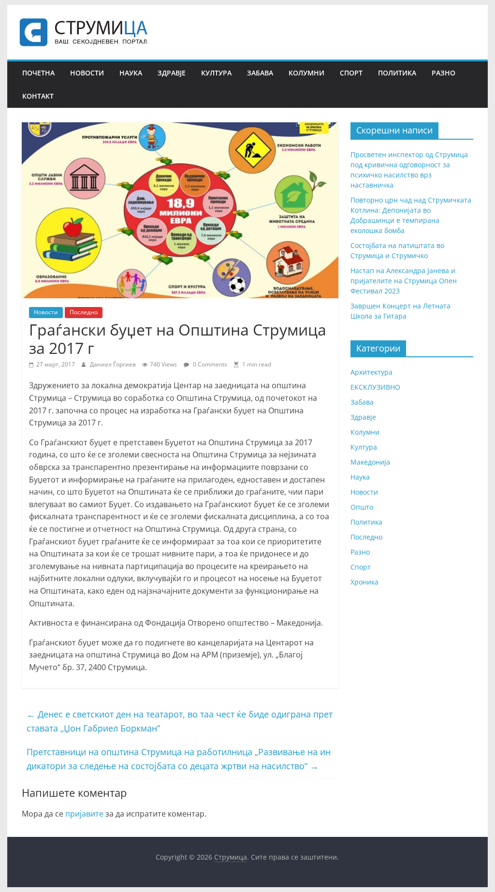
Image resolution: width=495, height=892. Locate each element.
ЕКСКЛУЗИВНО (375, 387)
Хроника (364, 581)
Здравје (172, 72)
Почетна (38, 72)
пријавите (84, 813)
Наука (130, 72)
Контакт (38, 96)
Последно (84, 312)
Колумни (306, 72)
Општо (361, 507)
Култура (216, 72)
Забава (260, 72)
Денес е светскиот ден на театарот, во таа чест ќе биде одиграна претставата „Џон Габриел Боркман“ (180, 721)
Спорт (351, 72)
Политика (397, 72)
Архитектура (371, 372)
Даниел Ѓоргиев (113, 364)
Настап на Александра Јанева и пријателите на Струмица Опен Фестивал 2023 (403, 280)
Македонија (370, 462)
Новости (87, 72)
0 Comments (209, 364)
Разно (443, 72)
